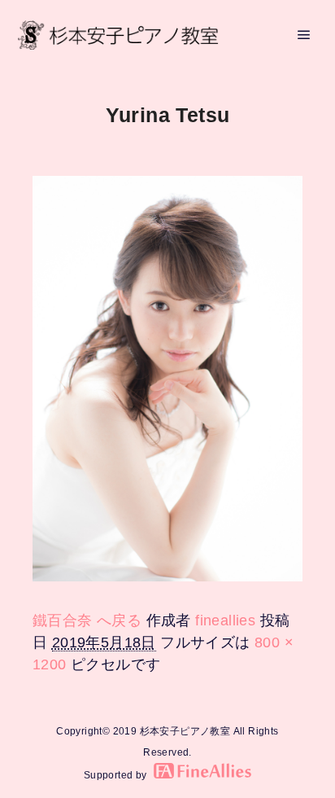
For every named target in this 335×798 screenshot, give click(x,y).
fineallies (225, 620)
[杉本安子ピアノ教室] (118, 35)
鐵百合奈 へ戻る (87, 620)
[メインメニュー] (304, 35)
